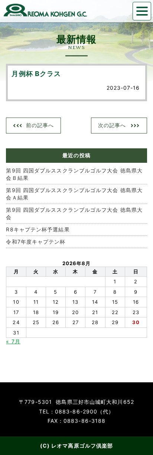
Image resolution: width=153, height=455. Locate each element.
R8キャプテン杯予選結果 (37, 229)
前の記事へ (40, 125)
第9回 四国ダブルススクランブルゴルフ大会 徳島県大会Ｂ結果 (74, 174)
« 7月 (13, 341)
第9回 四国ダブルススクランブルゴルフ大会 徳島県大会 (74, 213)
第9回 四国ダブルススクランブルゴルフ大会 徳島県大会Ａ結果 (74, 194)
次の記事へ (112, 125)
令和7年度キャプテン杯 (35, 241)
